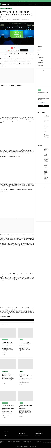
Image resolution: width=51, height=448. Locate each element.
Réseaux (48, 4)
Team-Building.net (21, 433)
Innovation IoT (36, 4)
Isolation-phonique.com (39, 433)
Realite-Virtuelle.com (6, 431)
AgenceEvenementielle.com (23, 435)
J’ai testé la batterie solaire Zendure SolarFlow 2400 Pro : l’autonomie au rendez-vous (46, 135)
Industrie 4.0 (28, 4)
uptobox (39, 49)
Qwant (39, 55)
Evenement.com (21, 431)
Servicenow (40, 58)
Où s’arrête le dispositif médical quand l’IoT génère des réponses (25, 344)
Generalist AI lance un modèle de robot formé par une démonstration (25, 407)
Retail (31, 4)
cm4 (38, 63)
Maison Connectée (5, 339)
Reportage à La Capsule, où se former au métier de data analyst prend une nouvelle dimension (46, 162)
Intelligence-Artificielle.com (7, 436)
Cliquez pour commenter (17, 319)
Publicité (49, 442)
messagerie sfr (40, 62)
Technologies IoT (42, 4)
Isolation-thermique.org (39, 436)
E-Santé (21, 339)
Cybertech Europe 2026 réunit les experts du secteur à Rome (25, 375)
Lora (38, 52)
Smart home (18, 4)
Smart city (14, 4)
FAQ (44, 442)
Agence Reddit (40, 65)
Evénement (5, 8)
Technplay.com (4, 435)
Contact (46, 442)
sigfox (39, 54)
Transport (23, 4)
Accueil (1, 425)
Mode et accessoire (5, 371)
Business (1, 8)
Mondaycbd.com (38, 431)
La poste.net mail (41, 57)
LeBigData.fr (4, 433)
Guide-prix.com (37, 435)
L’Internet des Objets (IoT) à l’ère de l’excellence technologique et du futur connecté (46, 152)
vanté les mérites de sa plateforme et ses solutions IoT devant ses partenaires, (19, 59)
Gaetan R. (2, 19)
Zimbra (39, 50)
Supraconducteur (41, 60)
